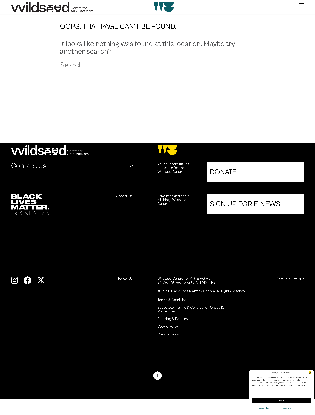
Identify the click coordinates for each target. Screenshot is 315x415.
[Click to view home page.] (157, 150)
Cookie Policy (264, 408)
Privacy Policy (286, 408)
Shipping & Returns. (173, 319)
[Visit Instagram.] (14, 281)
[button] (310, 372)
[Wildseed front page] (133, 7)
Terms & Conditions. (173, 300)
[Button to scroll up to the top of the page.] (157, 375)
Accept (281, 400)
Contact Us (28, 166)
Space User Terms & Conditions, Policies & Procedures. (191, 309)
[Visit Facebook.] (27, 281)
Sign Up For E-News (245, 204)
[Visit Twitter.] (40, 281)
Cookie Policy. (168, 327)
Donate (223, 172)
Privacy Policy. (168, 334)
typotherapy (294, 278)
